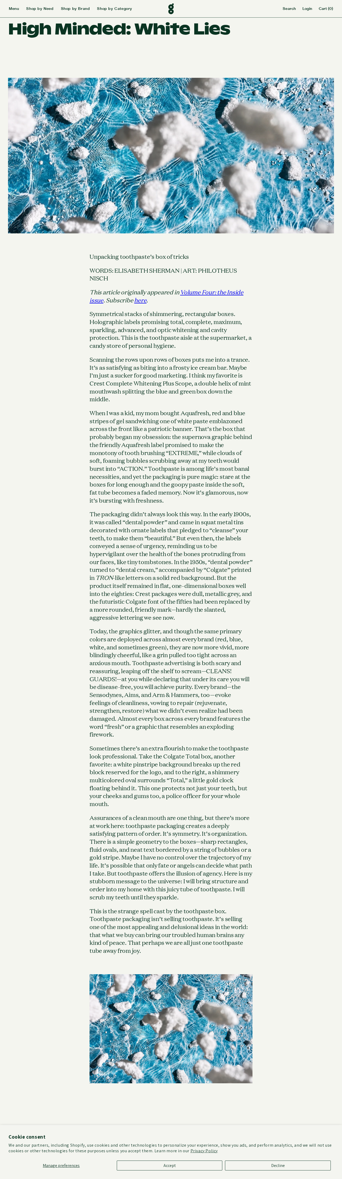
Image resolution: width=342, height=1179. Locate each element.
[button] (17, 8)
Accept (170, 1165)
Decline (278, 1165)
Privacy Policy (204, 1151)
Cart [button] (326, 8)
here (140, 300)
